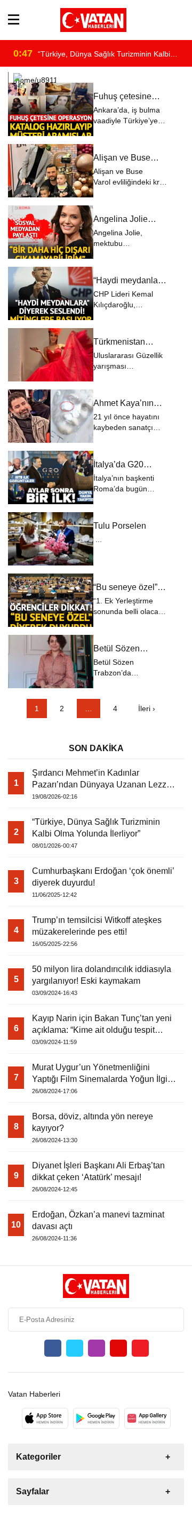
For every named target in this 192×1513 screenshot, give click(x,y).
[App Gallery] (147, 1418)
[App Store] (45, 1418)
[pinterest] (140, 1348)
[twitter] (74, 1348)
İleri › (146, 708)
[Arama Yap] (179, 20)
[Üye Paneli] (164, 20)
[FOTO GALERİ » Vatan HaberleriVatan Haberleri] (93, 20)
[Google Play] (96, 1418)
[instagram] (96, 1348)
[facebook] (52, 1348)
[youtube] (118, 1348)
